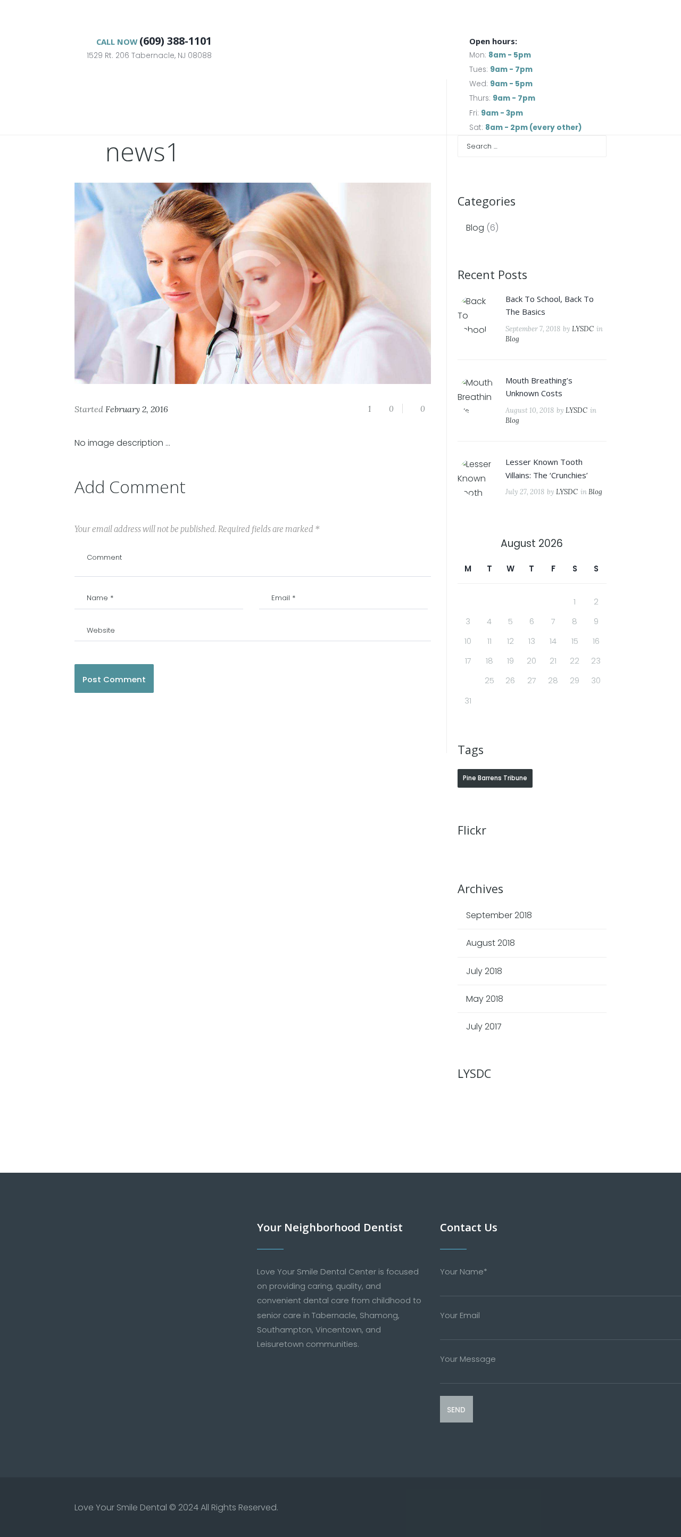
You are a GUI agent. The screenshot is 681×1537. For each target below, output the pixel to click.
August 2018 (490, 943)
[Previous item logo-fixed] (163, 283)
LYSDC (583, 328)
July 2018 (484, 971)
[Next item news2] (342, 283)
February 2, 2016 (136, 409)
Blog (475, 228)
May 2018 (484, 999)
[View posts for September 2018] (468, 543)
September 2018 (499, 915)
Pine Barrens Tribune (495, 778)
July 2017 (484, 1026)
